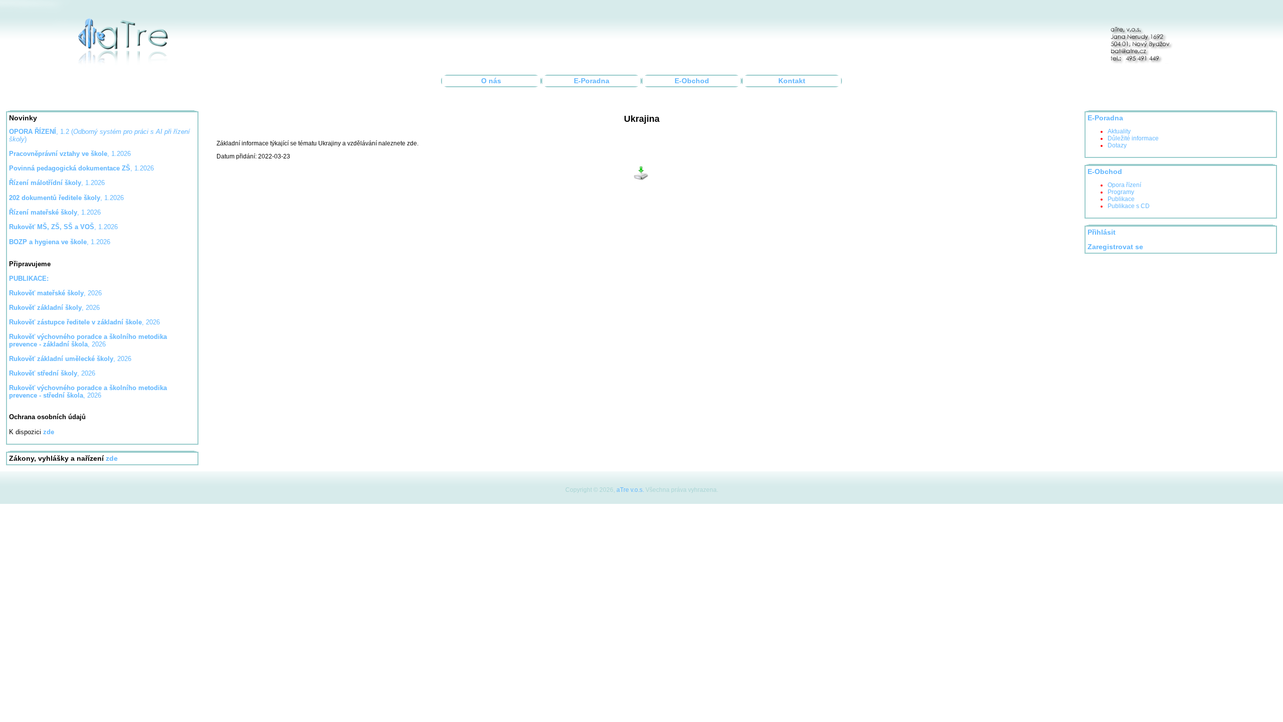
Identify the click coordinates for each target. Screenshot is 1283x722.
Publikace (1121, 199)
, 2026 (55, 293)
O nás (491, 81)
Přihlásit (1102, 232)
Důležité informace (1133, 138)
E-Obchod (692, 81)
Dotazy (1117, 145)
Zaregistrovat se (1115, 247)
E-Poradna (591, 81)
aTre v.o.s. (630, 489)
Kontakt (791, 81)
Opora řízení (1124, 185)
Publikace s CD (1129, 206)
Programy (1121, 192)
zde (112, 458)
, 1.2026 (81, 168)
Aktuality (1119, 131)
